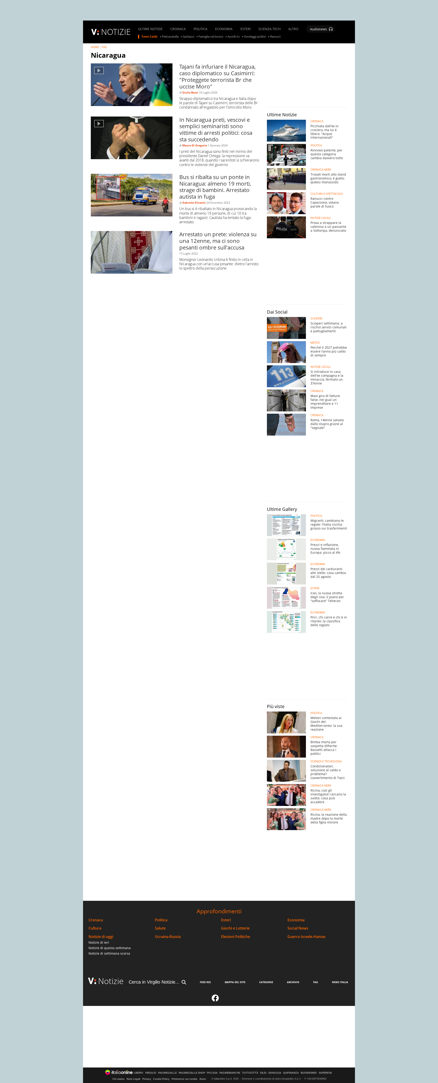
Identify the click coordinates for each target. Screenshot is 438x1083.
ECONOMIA (223, 29)
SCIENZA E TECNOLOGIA (326, 761)
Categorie (266, 982)
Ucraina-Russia (168, 937)
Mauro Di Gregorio (194, 145)
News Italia (340, 982)
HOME (95, 47)
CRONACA (178, 29)
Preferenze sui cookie (184, 1079)
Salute (160, 928)
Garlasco (188, 37)
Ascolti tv (233, 37)
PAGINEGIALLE (167, 1073)
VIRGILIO (150, 1073)
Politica (161, 920)
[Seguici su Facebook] (215, 1000)
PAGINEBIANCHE (229, 1073)
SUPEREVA (325, 1073)
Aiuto (202, 1079)
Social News (297, 928)
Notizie (111, 981)
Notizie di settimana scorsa (109, 953)
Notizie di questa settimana (110, 948)
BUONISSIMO (309, 1073)
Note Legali (133, 1079)
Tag (315, 982)
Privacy (146, 1079)
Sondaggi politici (255, 37)
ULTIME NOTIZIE (150, 29)
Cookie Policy (161, 1079)
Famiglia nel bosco (210, 37)
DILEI (263, 1073)
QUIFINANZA (291, 1073)
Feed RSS (205, 982)
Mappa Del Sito (235, 982)
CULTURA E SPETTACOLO (326, 193)
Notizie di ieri (99, 942)
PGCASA (212, 1073)
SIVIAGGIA (274, 1073)
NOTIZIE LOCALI (320, 218)
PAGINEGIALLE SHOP (192, 1073)
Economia (296, 920)
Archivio (293, 982)
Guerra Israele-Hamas (306, 937)
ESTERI (245, 29)
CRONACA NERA (320, 169)
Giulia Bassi (190, 92)
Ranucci (275, 37)
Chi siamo (118, 1079)
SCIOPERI (316, 318)
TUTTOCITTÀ (250, 1073)
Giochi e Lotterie (235, 928)
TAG (104, 47)
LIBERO (138, 1073)
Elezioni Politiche (235, 937)
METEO (315, 342)
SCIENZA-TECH (269, 29)
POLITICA (200, 29)
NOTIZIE (116, 31)
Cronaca (96, 920)
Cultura (95, 928)
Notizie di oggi (101, 937)
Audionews (318, 29)
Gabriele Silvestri (194, 203)
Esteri (226, 920)
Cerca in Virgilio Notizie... (154, 981)
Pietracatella (170, 37)
